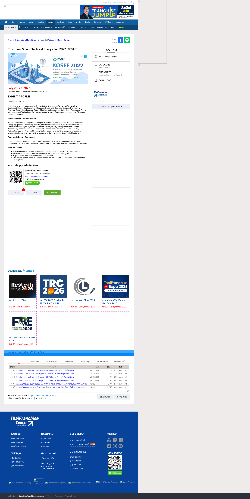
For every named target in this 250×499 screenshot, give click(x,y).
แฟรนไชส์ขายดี (17, 443)
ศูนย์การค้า (45, 446)
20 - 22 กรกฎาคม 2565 (108, 57)
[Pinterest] (120, 447)
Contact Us (120, 22)
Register (105, 2)
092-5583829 (48, 469)
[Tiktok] (114, 440)
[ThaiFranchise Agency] (55, 482)
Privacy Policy (70, 496)
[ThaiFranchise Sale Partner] (81, 482)
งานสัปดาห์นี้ (60, 27)
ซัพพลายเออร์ (18, 466)
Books (87, 22)
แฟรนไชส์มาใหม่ (17, 439)
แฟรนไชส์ (17, 458)
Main (10, 40)
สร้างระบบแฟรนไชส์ (79, 444)
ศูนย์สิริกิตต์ (76, 465)
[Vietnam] (49, 40)
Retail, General (63, 40)
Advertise (122, 2)
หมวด (36, 27)
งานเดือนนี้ (72, 27)
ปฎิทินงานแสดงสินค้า (98, 27)
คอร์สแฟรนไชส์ (77, 440)
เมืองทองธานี (76, 461)
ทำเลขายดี (45, 443)
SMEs (12, 22)
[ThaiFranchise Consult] (38, 482)
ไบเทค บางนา (77, 469)
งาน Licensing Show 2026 (83, 300)
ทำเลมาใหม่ (46, 439)
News (70, 22)
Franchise (21, 22)
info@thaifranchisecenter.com (31, 496)
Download (97, 22)
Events (50, 22)
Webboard (109, 22)
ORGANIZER (105, 72)
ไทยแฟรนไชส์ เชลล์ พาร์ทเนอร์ (110, 75)
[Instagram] (114, 447)
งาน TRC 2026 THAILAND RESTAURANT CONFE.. (52, 301)
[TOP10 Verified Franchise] (107, 482)
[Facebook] (120, 439)
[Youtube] (109, 439)
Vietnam (41, 40)
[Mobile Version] (51, 496)
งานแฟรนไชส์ (76, 457)
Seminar (41, 22)
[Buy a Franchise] (128, 482)
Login (114, 2)
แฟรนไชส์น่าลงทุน (18, 446)
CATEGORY (104, 64)
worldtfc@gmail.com (39, 176)
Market (31, 22)
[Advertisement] (111, 148)
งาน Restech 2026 (17, 300)
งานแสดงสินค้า (11, 27)
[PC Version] (47, 496)
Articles (78, 22)
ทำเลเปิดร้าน (18, 462)
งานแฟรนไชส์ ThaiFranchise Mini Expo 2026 (115, 301)
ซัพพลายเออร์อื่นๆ (48, 458)
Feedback (59, 496)
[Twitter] (108, 446)
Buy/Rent (60, 22)
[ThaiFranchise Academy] (20, 482)
